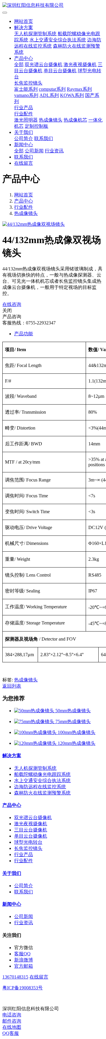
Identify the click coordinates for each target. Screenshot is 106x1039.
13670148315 (15, 976)
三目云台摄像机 (30, 829)
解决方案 (23, 27)
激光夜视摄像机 (80, 64)
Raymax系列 (79, 89)
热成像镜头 (50, 119)
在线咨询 (11, 304)
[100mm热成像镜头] (36, 732)
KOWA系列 (72, 95)
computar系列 (52, 89)
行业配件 (23, 113)
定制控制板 (36, 126)
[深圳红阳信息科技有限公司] (53, 5)
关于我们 (23, 132)
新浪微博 (23, 959)
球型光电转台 (28, 842)
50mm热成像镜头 (73, 710)
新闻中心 (23, 144)
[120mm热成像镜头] (36, 743)
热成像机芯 (75, 119)
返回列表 (11, 685)
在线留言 (23, 163)
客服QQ (22, 953)
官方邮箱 (23, 966)
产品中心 (23, 58)
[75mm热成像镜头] (34, 721)
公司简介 (23, 138)
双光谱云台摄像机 (43, 64)
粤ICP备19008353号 (22, 987)
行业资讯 (54, 150)
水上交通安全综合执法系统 (57, 39)
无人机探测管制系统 (35, 33)
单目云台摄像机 (60, 70)
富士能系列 (26, 89)
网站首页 (23, 21)
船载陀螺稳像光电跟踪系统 (42, 774)
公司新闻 (34, 150)
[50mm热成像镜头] (34, 710)
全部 (19, 64)
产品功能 (23, 333)
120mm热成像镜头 (76, 743)
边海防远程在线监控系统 (40, 786)
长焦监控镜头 (28, 82)
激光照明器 (26, 119)
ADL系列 (49, 95)
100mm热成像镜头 (76, 732)
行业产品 (23, 107)
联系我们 (43, 138)
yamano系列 (26, 95)
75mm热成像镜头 (73, 721)
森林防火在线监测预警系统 (42, 792)
